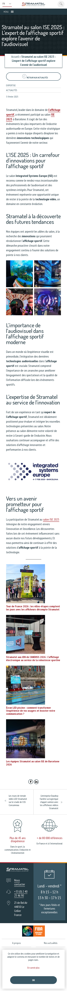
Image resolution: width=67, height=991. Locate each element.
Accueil (15, 57)
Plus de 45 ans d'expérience (18, 839)
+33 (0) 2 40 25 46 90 (20, 893)
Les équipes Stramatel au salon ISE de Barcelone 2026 (32, 763)
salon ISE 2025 (51, 519)
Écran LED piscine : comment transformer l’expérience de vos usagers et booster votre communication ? (30, 711)
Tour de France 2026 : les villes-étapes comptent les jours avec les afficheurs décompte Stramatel (33, 607)
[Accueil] (33, 4)
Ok (33, 980)
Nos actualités (50, 943)
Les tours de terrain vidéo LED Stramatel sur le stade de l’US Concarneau (18, 800)
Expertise (11, 85)
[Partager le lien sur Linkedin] (36, 782)
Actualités (11, 90)
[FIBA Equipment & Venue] (33, 931)
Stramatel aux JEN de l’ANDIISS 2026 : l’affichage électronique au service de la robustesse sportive (33, 658)
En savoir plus (33, 967)
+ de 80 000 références (49, 838)
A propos (16, 943)
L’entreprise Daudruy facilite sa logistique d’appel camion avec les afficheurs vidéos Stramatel (49, 802)
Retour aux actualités (37, 77)
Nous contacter (19, 882)
